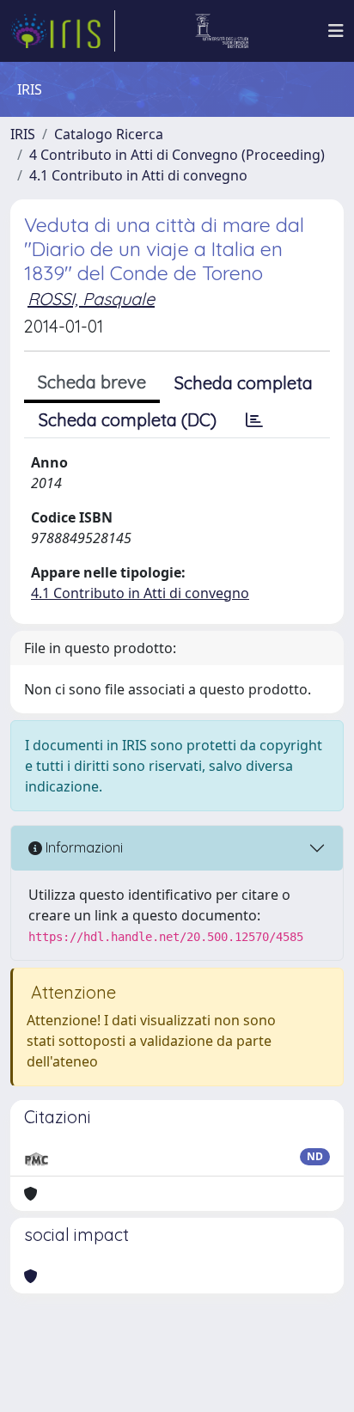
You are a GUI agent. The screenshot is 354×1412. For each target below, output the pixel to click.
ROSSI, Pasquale (91, 298)
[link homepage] (62, 31)
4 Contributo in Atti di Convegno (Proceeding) (177, 154)
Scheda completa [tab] (243, 383)
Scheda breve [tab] (92, 382)
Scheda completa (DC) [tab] (128, 420)
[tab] (254, 420)
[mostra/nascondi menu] (336, 31)
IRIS (22, 134)
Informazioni (82, 847)
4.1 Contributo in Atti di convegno (138, 175)
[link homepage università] (222, 31)
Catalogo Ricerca (108, 134)
